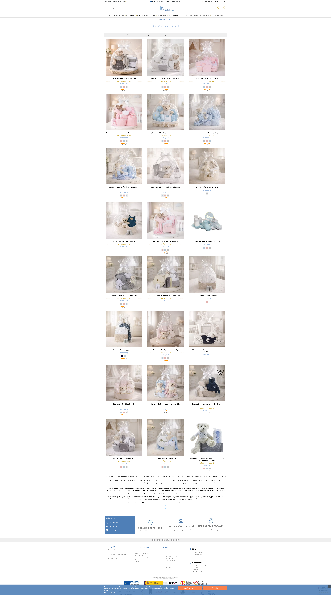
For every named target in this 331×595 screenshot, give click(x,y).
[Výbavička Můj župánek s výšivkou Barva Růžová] (165, 87)
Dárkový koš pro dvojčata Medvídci (165, 404)
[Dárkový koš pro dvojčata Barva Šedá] (168, 467)
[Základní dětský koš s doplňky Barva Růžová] (165, 358)
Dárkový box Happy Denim (124, 350)
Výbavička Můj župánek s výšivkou (165, 78)
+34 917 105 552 (208, 1)
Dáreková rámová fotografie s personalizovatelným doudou (124, 571)
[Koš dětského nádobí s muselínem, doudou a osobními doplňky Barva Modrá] (207, 469)
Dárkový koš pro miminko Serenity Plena (165, 295)
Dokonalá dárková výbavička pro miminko (123, 133)
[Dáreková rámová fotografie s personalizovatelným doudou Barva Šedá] (121, 581)
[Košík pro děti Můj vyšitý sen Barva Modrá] (121, 87)
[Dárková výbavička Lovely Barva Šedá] (127, 412)
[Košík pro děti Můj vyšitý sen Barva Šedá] (127, 87)
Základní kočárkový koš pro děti (165, 570)
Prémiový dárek (150, 35)
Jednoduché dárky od (188, 35)
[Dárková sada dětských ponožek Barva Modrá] (204, 248)
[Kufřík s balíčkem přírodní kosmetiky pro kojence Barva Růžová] (124, 525)
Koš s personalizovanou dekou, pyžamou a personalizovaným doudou (207, 571)
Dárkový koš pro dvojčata (165, 458)
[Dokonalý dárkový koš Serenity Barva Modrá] (127, 304)
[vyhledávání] (106, 8)
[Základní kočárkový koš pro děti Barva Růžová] (162, 579)
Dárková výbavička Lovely (124, 404)
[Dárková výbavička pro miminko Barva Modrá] (165, 250)
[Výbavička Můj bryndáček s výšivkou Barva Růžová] (165, 141)
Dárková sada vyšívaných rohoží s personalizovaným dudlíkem (207, 515)
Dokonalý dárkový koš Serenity (124, 295)
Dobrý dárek (169, 35)
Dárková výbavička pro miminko (165, 241)
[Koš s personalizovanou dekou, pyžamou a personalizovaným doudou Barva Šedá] (207, 581)
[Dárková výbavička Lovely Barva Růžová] (124, 412)
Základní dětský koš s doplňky (165, 350)
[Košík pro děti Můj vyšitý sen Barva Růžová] (124, 87)
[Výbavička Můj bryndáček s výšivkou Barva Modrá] (162, 141)
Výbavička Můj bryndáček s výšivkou (165, 133)
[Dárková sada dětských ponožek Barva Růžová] (207, 248)
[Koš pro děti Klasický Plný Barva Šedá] (204, 141)
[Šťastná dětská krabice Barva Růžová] (207, 302)
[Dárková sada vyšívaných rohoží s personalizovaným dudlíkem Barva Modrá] (204, 525)
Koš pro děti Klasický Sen (207, 78)
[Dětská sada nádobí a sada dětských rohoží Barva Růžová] (167, 525)
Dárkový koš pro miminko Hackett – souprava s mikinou (207, 405)
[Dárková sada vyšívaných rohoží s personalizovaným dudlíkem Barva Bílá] (210, 525)
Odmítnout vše (189, 588)
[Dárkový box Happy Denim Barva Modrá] (125, 356)
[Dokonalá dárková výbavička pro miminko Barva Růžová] (121, 141)
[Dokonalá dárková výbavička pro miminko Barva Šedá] (127, 141)
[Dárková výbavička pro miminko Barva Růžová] (162, 250)
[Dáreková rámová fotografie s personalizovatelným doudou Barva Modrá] (124, 581)
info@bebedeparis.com (219, 1)
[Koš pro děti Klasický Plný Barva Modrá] (210, 141)
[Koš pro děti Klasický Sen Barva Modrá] (204, 87)
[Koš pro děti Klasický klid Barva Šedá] (207, 193)
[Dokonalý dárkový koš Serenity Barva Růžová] (124, 304)
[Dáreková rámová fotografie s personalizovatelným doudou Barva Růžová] (127, 581)
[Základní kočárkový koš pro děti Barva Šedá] (168, 579)
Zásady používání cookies (112, 593)
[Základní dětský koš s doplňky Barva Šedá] (168, 358)
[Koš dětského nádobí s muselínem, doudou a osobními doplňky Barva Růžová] (204, 469)
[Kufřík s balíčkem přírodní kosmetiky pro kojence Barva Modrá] (121, 525)
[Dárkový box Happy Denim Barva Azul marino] (122, 356)
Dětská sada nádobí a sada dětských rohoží (165, 515)
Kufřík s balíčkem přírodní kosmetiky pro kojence (123, 515)
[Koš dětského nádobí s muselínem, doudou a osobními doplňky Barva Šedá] (210, 469)
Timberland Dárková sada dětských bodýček (207, 351)
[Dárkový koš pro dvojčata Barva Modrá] (165, 467)
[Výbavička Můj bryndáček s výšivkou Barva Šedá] (168, 141)
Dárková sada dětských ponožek (207, 241)
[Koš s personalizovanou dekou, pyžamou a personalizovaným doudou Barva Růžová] (210, 581)
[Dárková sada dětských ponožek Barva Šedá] (210, 248)
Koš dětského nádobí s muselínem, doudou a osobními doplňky (207, 459)
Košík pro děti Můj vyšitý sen (124, 78)
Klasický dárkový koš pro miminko (123, 187)
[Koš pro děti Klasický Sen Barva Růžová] (207, 87)
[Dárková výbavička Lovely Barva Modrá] (121, 412)
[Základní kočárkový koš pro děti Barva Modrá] (165, 579)
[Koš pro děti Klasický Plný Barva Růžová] (207, 141)
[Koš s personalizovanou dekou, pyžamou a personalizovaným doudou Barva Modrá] (204, 581)
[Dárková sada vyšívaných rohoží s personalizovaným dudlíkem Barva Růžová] (207, 525)
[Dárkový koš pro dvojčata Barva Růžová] (162, 467)
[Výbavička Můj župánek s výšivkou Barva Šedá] (168, 87)
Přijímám (214, 588)
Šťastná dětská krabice (207, 295)
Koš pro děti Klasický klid (207, 187)
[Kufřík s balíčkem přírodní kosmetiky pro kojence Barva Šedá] (127, 525)
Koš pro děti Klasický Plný (207, 133)
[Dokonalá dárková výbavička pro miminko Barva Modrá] (124, 141)
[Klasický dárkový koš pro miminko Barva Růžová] (124, 195)
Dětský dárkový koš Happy (124, 241)
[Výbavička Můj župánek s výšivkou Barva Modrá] (162, 87)
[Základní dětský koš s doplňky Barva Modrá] (162, 358)
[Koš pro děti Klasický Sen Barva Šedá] (210, 87)
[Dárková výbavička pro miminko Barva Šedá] (168, 250)
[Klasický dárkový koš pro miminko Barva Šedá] (121, 195)
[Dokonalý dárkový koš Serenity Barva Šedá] (121, 304)
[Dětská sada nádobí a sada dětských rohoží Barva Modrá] (164, 525)
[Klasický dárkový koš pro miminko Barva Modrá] (127, 195)
